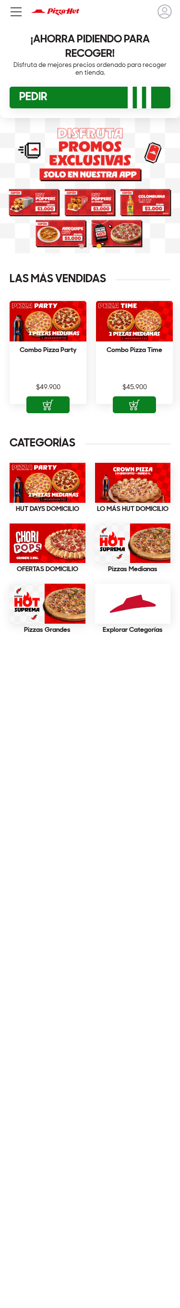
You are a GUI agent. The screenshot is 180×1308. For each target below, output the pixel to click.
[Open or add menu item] (48, 404)
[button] (81, 246)
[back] (164, 11)
